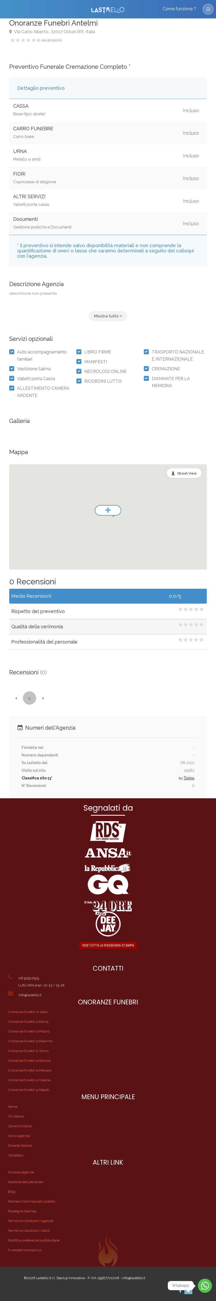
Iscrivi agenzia (19, 1136)
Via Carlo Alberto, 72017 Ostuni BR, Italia (54, 31)
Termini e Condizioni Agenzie (30, 1221)
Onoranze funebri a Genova (29, 1061)
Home (12, 1107)
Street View (187, 473)
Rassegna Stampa (22, 1211)
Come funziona (20, 1126)
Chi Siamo (16, 1116)
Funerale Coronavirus (25, 1250)
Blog (11, 1192)
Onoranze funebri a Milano (29, 1031)
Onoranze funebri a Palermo (30, 1041)
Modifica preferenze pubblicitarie (34, 1240)
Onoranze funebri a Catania (29, 1080)
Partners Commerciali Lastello (31, 1201)
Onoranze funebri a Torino (28, 1051)
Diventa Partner (20, 1146)
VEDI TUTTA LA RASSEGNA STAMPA (108, 945)
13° (49, 778)
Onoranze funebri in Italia (27, 1012)
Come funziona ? (179, 8)
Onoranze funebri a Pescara (29, 1070)
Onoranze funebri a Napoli (28, 1090)
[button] (108, 316)
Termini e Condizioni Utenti (29, 1231)
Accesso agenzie (21, 1172)
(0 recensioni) (49, 40)
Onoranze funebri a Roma (28, 1022)
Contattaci (15, 1155)
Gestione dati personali (25, 1182)
